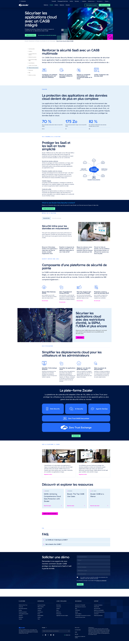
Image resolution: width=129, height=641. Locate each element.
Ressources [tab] (62, 5)
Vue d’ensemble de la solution (32, 54)
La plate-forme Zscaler (33, 65)
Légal (76, 632)
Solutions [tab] (56, 5)
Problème (30, 51)
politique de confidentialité (101, 580)
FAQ (29, 72)
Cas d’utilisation (31, 62)
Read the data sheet (94, 505)
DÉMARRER (80, 584)
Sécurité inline (46, 218)
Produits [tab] (51, 5)
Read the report (47, 505)
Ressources (31, 70)
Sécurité (76, 634)
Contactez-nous (91, 1)
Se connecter (99, 1)
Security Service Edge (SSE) (33, 60)
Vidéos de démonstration (33, 67)
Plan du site (77, 627)
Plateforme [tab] (46, 5)
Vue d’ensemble (32, 48)
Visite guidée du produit (91, 5)
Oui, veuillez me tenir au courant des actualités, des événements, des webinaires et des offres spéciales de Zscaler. (94, 578)
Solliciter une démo (104, 5)
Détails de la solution (32, 57)
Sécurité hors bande (56, 218)
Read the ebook (70, 505)
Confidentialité (78, 629)
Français (106, 1)
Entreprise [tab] (68, 5)
